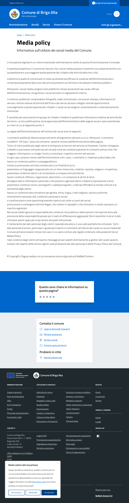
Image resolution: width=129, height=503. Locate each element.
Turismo (69, 416)
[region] (32, 479)
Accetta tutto (49, 492)
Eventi (98, 417)
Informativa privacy (74, 439)
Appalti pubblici (43, 404)
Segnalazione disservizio (47, 444)
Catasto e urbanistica (45, 413)
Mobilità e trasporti (74, 400)
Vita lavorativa (72, 421)
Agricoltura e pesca (45, 392)
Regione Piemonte (16, 3)
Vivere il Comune (63, 25)
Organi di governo (14, 392)
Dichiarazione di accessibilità (78, 448)
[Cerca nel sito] (117, 14)
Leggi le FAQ (42, 435)
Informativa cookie (39, 481)
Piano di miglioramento (75, 452)
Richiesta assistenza (45, 448)
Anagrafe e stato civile (46, 400)
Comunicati (100, 396)
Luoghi (98, 421)
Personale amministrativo (18, 413)
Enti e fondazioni (14, 404)
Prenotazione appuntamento (49, 439)
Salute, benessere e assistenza (79, 404)
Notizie (98, 400)
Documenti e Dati (14, 417)
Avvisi (98, 392)
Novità (35, 25)
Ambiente (41, 396)
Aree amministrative (15, 396)
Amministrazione (18, 25)
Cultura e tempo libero (46, 417)
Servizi (46, 25)
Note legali (70, 444)
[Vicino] (57, 463)
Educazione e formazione (47, 421)
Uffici (9, 400)
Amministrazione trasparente (78, 435)
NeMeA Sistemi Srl (103, 495)
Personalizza (16, 492)
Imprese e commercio (75, 396)
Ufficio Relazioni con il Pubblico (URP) (20, 455)
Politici (10, 408)
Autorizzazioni (43, 408)
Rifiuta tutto (33, 492)
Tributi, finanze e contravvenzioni (72, 410)
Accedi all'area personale (106, 3)
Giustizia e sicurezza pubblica (78, 392)
